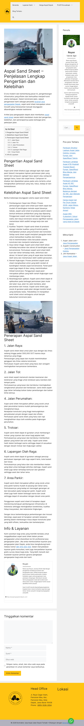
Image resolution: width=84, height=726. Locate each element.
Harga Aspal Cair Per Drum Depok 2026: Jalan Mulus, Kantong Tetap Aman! (71, 205)
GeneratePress (67, 723)
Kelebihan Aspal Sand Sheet (17, 135)
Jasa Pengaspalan (70, 243)
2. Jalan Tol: (15, 142)
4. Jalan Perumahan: (17, 145)
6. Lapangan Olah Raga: (19, 149)
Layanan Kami (28, 5)
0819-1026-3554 (44, 705)
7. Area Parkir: (15, 152)
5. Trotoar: (14, 147)
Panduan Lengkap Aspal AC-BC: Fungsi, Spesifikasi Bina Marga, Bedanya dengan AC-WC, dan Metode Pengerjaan (71, 189)
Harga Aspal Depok (46, 5)
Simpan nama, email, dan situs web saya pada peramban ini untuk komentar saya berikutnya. (25, 665)
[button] (13, 17)
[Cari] (77, 127)
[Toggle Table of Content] (26, 129)
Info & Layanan (12, 155)
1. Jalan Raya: (14, 140)
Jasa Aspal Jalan (70, 256)
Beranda (15, 5)
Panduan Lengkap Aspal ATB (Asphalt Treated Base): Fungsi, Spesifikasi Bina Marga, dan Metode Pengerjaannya (71, 169)
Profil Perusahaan (63, 5)
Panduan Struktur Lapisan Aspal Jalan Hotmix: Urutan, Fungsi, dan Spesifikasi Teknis (71, 153)
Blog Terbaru (17, 11)
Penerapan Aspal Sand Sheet (18, 138)
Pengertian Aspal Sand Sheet (17, 132)
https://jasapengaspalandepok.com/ (16, 597)
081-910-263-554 (23, 547)
